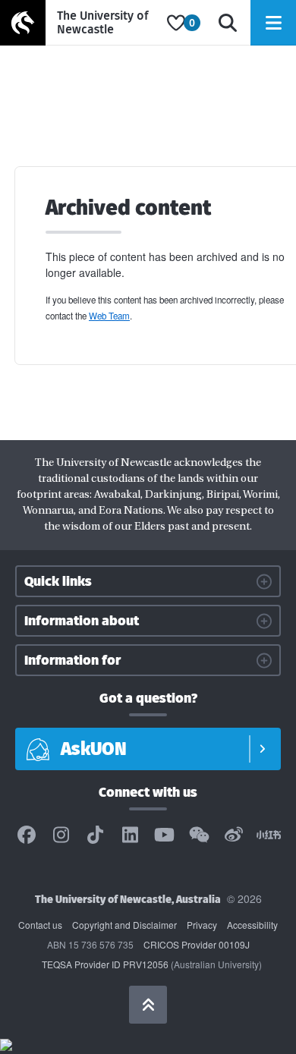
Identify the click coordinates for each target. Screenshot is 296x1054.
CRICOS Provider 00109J (196, 944)
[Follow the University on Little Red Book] (269, 835)
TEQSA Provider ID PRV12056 (105, 964)
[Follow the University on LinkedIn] (129, 835)
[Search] (227, 23)
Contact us (40, 924)
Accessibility (252, 924)
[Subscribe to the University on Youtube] (164, 835)
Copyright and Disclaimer (124, 924)
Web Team (109, 316)
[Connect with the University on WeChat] (198, 835)
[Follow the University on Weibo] (233, 835)
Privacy (202, 924)
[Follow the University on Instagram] (60, 835)
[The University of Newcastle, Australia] (79, 23)
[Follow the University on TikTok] (95, 835)
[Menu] (273, 23)
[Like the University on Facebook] (26, 835)
